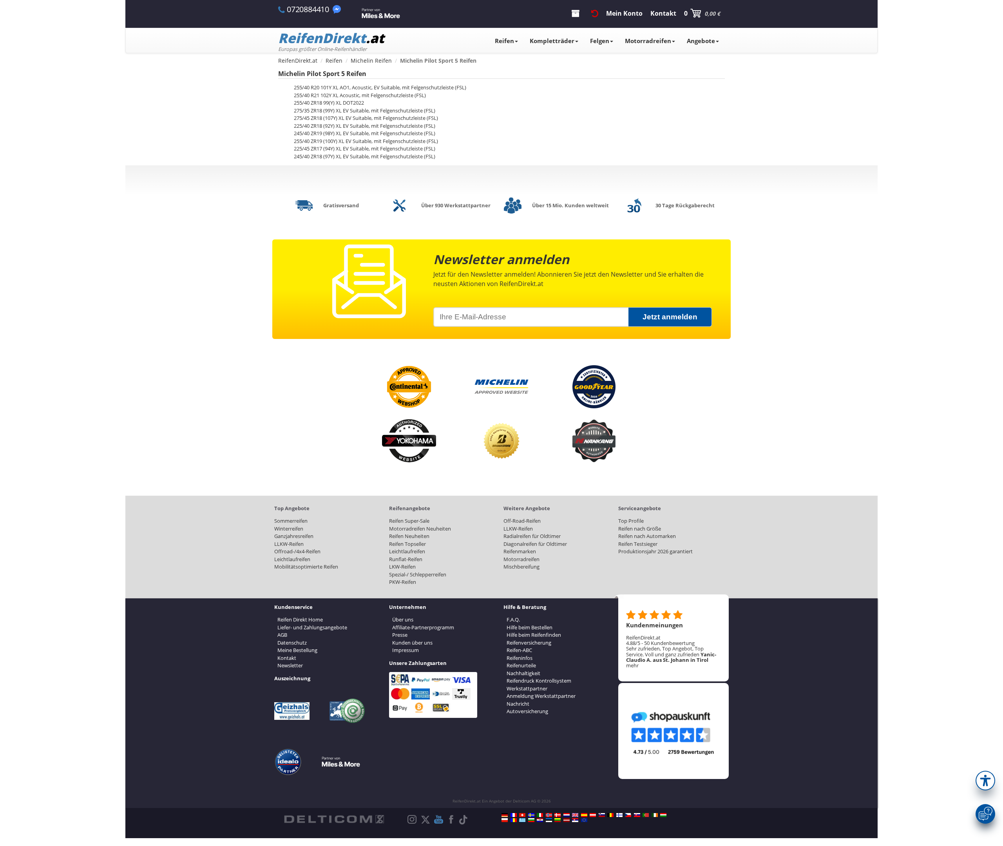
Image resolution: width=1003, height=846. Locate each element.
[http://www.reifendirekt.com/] (584, 820)
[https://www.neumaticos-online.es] (584, 815)
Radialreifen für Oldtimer (532, 536)
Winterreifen (288, 528)
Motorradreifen (648, 41)
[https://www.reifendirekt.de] (505, 815)
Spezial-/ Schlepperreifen (417, 574)
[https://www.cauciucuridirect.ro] (514, 820)
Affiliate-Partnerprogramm (423, 627)
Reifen (504, 41)
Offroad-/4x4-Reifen (297, 551)
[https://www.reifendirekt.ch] (522, 815)
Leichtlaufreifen (292, 559)
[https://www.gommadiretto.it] (540, 815)
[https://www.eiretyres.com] (655, 815)
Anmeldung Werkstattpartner (541, 695)
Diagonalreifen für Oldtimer (535, 543)
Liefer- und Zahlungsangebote (312, 627)
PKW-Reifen (402, 581)
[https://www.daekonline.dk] (557, 815)
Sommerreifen (291, 520)
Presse (399, 634)
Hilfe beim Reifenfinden (534, 634)
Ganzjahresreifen (293, 536)
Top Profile (631, 520)
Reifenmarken (519, 551)
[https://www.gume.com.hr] (540, 820)
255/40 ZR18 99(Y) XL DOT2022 (329, 102)
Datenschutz (292, 642)
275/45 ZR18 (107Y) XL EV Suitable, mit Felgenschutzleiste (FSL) (366, 117)
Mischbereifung (521, 566)
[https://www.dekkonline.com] (549, 815)
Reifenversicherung (529, 642)
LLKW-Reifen (289, 543)
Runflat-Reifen (405, 559)
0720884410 (308, 9)
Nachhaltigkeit (523, 673)
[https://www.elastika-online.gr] (522, 820)
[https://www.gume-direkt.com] (602, 815)
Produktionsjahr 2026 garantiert (655, 551)
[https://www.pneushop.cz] (628, 815)
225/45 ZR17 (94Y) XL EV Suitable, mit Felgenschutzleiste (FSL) (364, 148)
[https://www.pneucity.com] (646, 815)
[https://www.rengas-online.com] (619, 815)
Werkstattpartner (527, 688)
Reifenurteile (521, 665)
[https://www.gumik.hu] (663, 815)
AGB (282, 634)
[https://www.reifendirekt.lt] (557, 820)
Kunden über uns (412, 642)
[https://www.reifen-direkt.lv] (566, 820)
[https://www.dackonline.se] (531, 815)
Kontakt (286, 657)
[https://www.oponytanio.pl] (505, 820)
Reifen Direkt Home (300, 619)
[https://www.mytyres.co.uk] (575, 815)
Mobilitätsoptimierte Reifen (306, 566)
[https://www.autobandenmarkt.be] (610, 815)
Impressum (405, 650)
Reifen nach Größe (639, 528)
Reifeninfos (519, 657)
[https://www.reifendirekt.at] (593, 815)
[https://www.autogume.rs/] (575, 820)
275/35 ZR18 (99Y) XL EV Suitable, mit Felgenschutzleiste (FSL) (364, 110)
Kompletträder (552, 41)
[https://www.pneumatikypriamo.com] (637, 815)
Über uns (402, 619)
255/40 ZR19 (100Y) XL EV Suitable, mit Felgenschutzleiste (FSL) (366, 141)
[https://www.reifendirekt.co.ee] (549, 820)
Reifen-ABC (519, 650)
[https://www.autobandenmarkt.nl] (566, 815)
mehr (632, 665)
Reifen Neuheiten (409, 536)
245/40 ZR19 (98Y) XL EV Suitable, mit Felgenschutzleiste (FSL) (364, 133)
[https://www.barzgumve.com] (531, 820)
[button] (985, 780)
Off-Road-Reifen (522, 520)
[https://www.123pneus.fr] (514, 815)
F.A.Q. (513, 619)
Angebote (701, 41)
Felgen (599, 41)
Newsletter (290, 665)
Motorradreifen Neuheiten (420, 528)
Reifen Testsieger (637, 543)
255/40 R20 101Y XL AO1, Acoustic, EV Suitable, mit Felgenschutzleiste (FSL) (380, 87)
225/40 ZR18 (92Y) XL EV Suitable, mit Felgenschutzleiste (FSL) (364, 125)
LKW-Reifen (402, 566)
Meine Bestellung (297, 650)
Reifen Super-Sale (409, 520)
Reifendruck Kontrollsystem (539, 680)
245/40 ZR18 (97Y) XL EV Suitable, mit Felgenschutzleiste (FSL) (364, 156)
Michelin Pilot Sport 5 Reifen (322, 73)
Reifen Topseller (407, 543)
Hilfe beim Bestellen (529, 627)
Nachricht (518, 703)
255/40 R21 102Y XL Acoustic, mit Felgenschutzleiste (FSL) (360, 95)
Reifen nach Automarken (647, 536)
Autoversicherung (527, 711)
